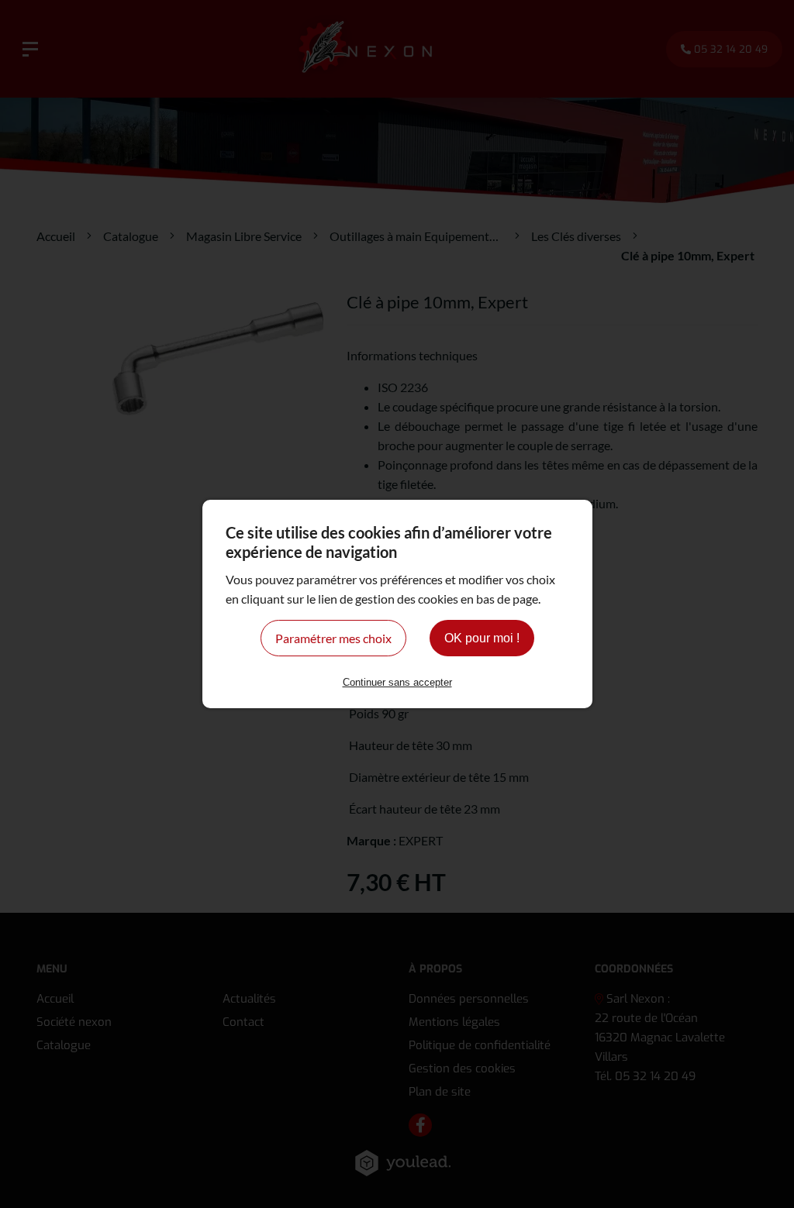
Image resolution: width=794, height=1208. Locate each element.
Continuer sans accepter (397, 682)
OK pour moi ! (482, 638)
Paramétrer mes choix (333, 638)
